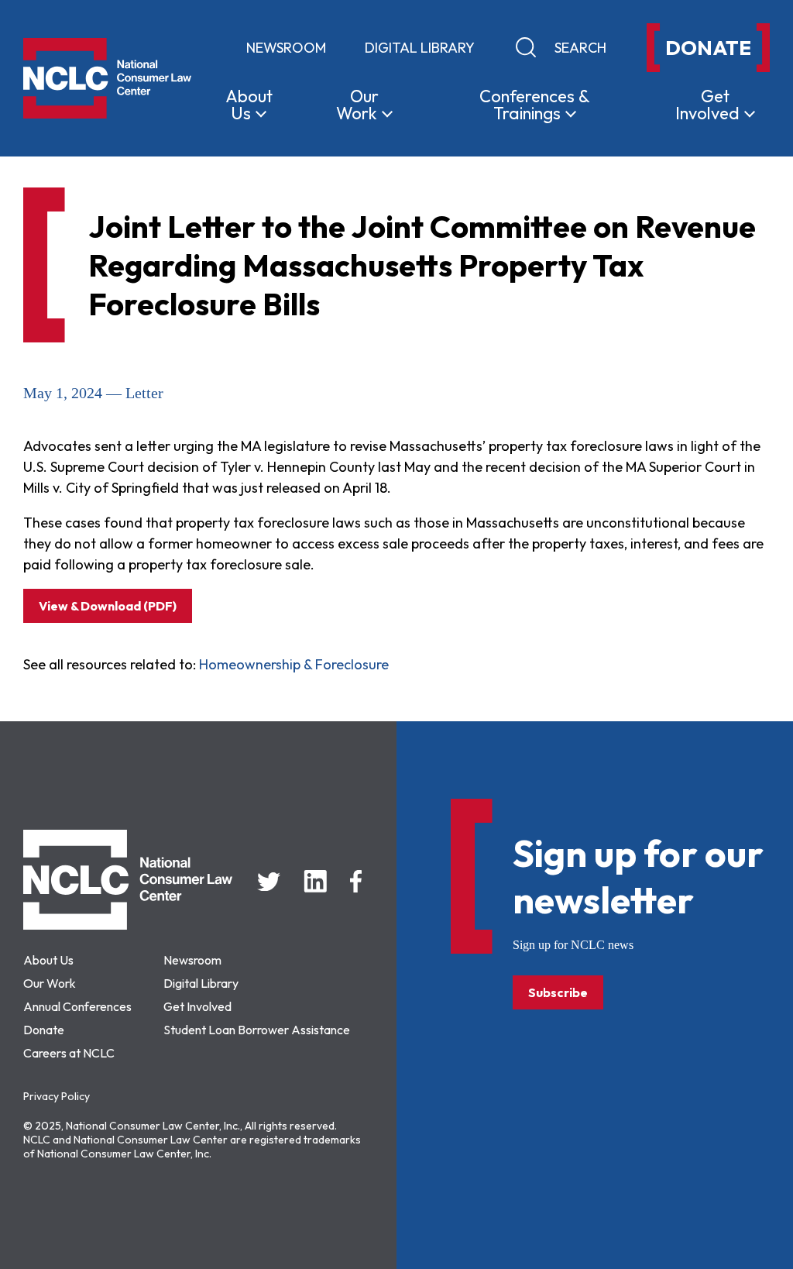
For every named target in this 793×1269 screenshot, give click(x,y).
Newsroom (286, 48)
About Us (48, 960)
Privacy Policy (56, 1096)
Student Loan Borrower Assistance (256, 1029)
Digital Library (420, 48)
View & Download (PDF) (108, 606)
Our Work (49, 983)
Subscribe (558, 992)
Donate (43, 1029)
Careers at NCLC (69, 1053)
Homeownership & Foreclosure (294, 664)
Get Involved (197, 1006)
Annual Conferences (77, 1006)
